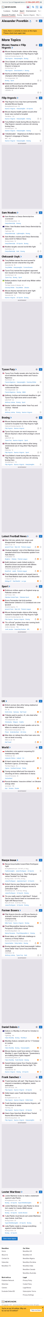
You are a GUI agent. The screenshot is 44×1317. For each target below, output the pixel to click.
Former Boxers (27, 267)
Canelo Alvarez (22, 1213)
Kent (17, 251)
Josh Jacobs (9, 629)
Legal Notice (27, 1288)
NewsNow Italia (28, 1266)
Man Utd (17, 547)
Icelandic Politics (10, 758)
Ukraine (26, 287)
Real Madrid (16, 581)
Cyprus (7, 768)
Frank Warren (19, 1060)
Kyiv (6, 788)
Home (4, 1251)
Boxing (19, 15)
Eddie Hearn (29, 1100)
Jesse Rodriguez (21, 871)
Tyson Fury (8, 277)
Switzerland (8, 778)
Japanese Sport (22, 881)
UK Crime (23, 732)
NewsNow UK (27, 1251)
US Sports (29, 108)
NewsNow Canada (29, 1269)
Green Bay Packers (20, 629)
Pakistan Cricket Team (11, 597)
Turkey (24, 768)
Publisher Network (8, 1280)
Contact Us (5, 1258)
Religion (15, 722)
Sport (22, 11)
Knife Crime (8, 712)
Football (15, 11)
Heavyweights (18, 58)
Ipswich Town (9, 547)
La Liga (23, 581)
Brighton (7, 559)
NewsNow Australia (29, 1273)
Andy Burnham (14, 732)
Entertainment (31, 11)
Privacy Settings (28, 1295)
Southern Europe (16, 768)
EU (23, 758)
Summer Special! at (21, 2)
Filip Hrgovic (9, 58)
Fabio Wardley (9, 1038)
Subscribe (5, 1262)
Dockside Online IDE (8, 1291)
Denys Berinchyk (10, 223)
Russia (17, 788)
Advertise (5, 1284)
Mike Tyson (8, 923)
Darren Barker (9, 943)
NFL (28, 629)
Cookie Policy (27, 1284)
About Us (5, 1255)
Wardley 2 (24, 1038)
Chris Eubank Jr (18, 70)
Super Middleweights (24, 1203)
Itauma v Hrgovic (29, 15)
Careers (4, 1288)
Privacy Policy (27, 1280)
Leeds (14, 571)
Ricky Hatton (18, 943)
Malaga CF (8, 581)
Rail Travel (23, 712)
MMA (24, 392)
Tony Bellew (8, 267)
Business (6, 11)
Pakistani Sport (24, 597)
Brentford (8, 571)
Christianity (8, 722)
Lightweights (20, 233)
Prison (7, 732)
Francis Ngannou (10, 382)
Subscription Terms (29, 1291)
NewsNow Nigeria (29, 1258)
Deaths (21, 722)
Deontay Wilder (9, 287)
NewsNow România (29, 1262)
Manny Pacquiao (10, 933)
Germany (16, 712)
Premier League (26, 547)
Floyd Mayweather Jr (22, 933)
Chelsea (14, 559)
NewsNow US (27, 1255)
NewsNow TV (6, 1266)
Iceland (19, 758)
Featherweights (10, 871)
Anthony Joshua (10, 402)
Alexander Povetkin (8, 15)
